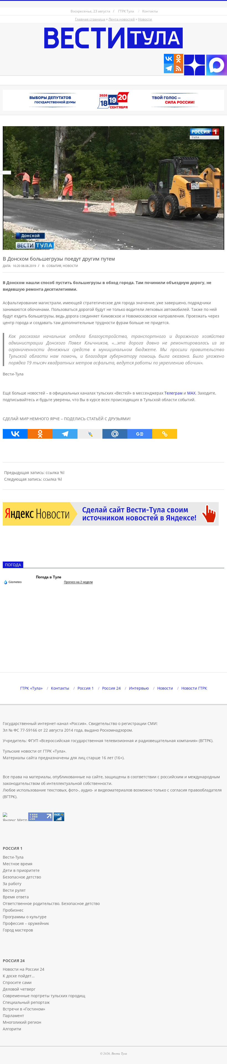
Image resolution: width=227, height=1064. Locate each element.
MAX (191, 393)
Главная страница (90, 19)
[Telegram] (169, 68)
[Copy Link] (164, 434)
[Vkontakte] (169, 58)
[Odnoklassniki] (178, 58)
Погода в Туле (48, 577)
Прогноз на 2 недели (78, 582)
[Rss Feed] (178, 68)
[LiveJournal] (90, 434)
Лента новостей (122, 19)
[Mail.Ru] (114, 434)
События (54, 266)
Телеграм (173, 393)
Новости (145, 19)
